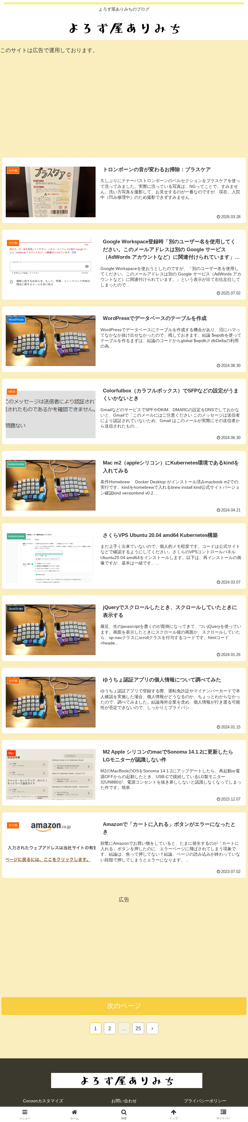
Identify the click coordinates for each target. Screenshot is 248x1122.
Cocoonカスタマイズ (43, 1100)
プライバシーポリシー (205, 1100)
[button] (229, 896)
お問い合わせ (124, 1100)
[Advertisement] (124, 107)
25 (138, 1028)
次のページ (124, 1006)
